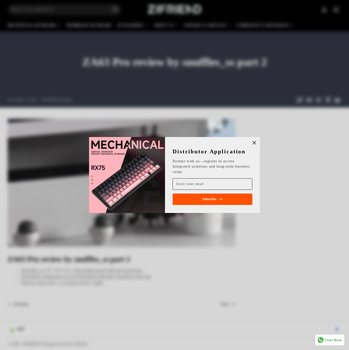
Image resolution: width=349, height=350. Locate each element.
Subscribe (209, 199)
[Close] (254, 142)
